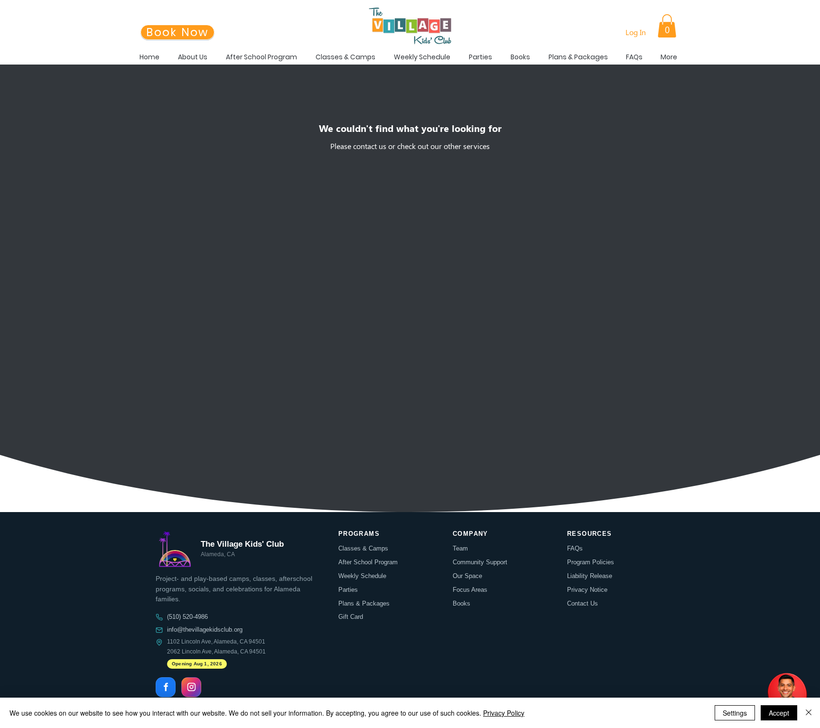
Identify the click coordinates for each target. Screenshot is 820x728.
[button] (667, 25)
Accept (779, 713)
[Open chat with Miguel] (787, 695)
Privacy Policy (503, 713)
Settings (735, 713)
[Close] (808, 712)
